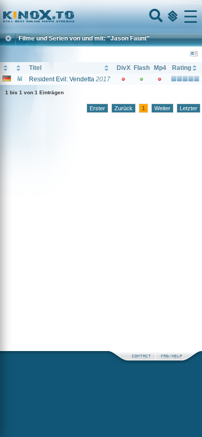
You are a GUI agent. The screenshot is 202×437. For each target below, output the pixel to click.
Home (74, 16)
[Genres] (171, 16)
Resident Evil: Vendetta (61, 79)
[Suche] (155, 16)
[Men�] (190, 16)
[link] (101, 16)
